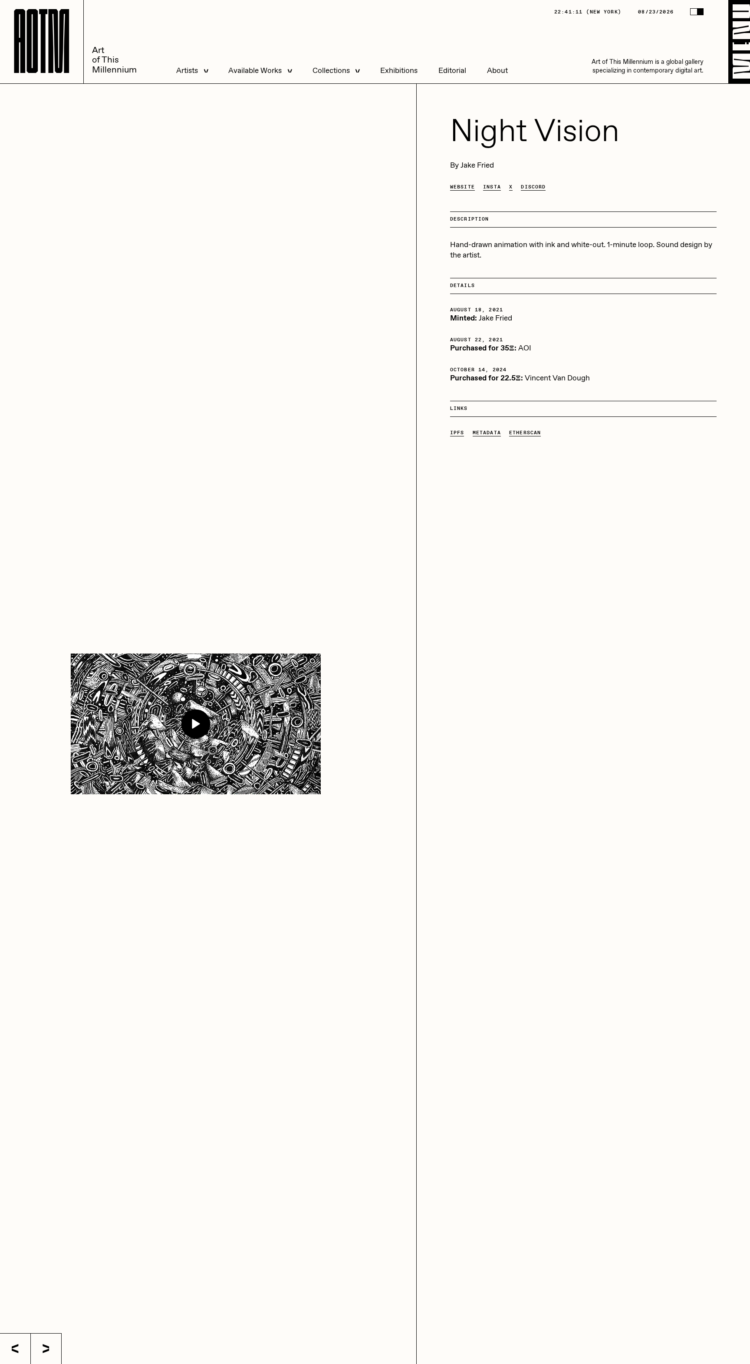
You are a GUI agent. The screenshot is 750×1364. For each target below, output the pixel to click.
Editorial (452, 71)
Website (462, 187)
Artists (187, 71)
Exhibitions (399, 71)
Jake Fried (477, 166)
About (497, 71)
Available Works (255, 71)
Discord (533, 187)
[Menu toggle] (739, 41)
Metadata (487, 432)
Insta (492, 187)
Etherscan (525, 432)
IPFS (457, 432)
